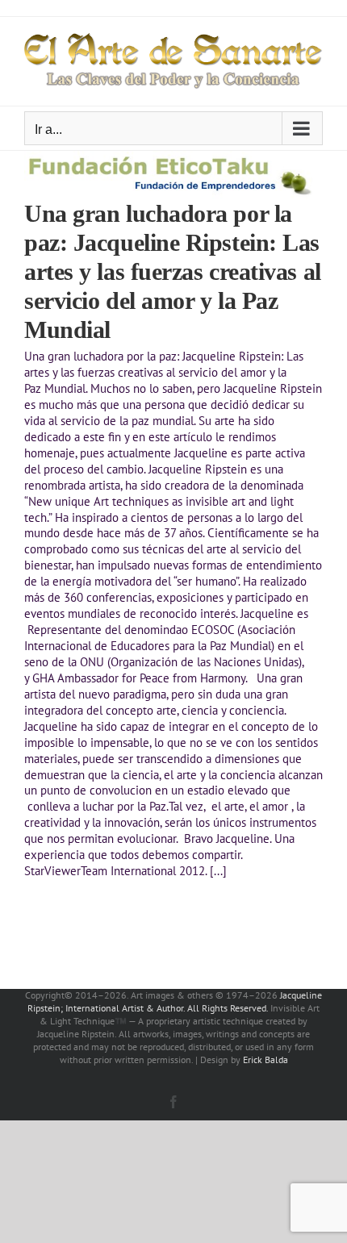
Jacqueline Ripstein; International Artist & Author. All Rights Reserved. (174, 1001)
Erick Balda (265, 1059)
